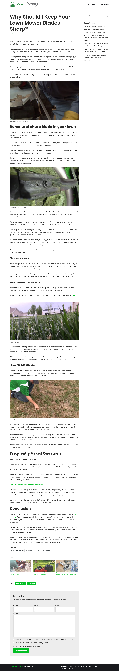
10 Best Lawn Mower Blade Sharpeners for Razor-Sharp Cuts (66, 574)
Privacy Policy (86, 666)
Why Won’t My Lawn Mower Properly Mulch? (18, 574)
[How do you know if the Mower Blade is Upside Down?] (44, 566)
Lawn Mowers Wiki (16, 666)
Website (58, 606)
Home (88, 4)
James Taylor (16, 34)
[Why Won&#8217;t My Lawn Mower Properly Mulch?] (20, 566)
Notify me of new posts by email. (27, 646)
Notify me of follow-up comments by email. (31, 643)
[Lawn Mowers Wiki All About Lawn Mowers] (24, 4)
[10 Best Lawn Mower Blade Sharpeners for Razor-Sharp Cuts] (67, 566)
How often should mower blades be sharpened (28, 485)
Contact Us (105, 4)
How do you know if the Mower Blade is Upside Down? (42, 574)
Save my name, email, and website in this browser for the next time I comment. (45, 639)
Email (36, 606)
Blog (95, 666)
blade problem (20, 583)
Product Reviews (67, 669)
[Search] (107, 16)
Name (16, 606)
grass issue (31, 583)
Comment (17, 614)
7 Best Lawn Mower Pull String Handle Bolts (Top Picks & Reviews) (95, 57)
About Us (95, 4)
